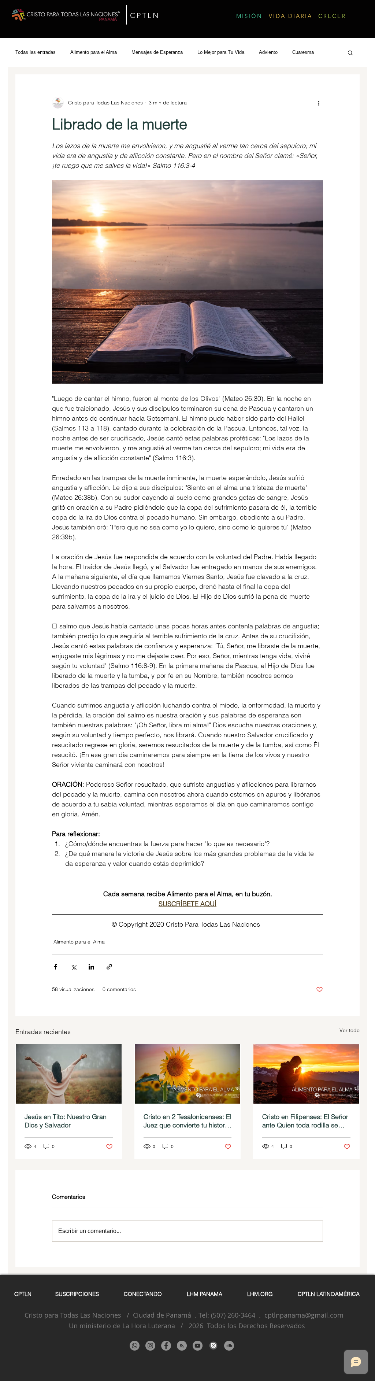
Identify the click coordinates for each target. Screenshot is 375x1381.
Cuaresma (303, 52)
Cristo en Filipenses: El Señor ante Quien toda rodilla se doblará (305, 1120)
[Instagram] (150, 1346)
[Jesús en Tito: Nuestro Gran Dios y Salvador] (69, 1074)
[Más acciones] (318, 102)
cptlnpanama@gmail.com (304, 1315)
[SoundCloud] (229, 1346)
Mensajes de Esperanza (157, 52)
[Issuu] (213, 1346)
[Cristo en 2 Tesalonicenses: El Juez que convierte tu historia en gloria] (188, 1074)
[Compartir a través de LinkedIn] (91, 966)
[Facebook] (166, 1346)
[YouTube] (198, 1346)
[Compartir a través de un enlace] (109, 966)
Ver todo (349, 1030)
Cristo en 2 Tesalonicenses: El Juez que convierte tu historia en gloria (187, 1120)
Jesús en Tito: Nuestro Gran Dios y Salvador (66, 1120)
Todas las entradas (35, 52)
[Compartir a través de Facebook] (55, 966)
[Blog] (182, 1346)
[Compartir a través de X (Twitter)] (73, 966)
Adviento (268, 52)
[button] (350, 52)
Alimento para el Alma (93, 52)
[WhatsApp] (135, 1346)
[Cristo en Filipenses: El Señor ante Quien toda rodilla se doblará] (306, 1074)
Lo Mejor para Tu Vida (220, 52)
